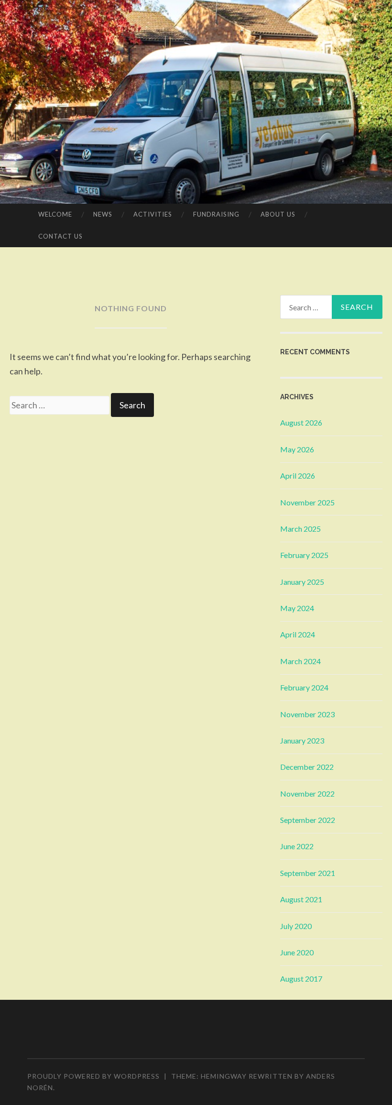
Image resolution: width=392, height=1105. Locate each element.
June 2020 (297, 952)
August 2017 (301, 978)
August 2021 (301, 899)
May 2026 (297, 449)
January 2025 (302, 581)
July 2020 (296, 925)
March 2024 (300, 661)
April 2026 (297, 475)
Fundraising (216, 214)
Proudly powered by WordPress (93, 1076)
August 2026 (301, 422)
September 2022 (307, 819)
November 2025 (307, 502)
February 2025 (304, 554)
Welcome (55, 214)
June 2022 (297, 846)
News (102, 214)
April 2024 (297, 634)
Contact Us (60, 236)
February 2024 (304, 687)
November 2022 (307, 793)
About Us (278, 214)
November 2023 (307, 714)
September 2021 (307, 872)
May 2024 (297, 608)
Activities (152, 214)
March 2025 (300, 528)
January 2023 (302, 740)
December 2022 (307, 766)
